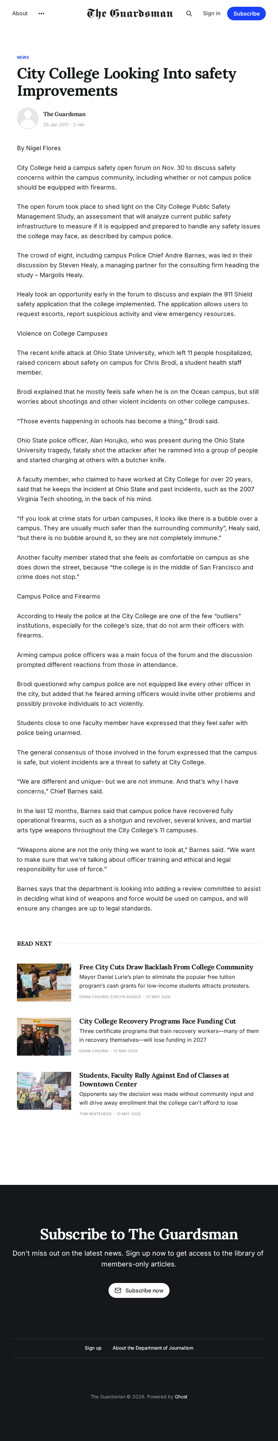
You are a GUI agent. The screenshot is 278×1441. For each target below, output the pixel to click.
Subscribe (247, 13)
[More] (41, 13)
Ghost (181, 1396)
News (23, 57)
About (19, 13)
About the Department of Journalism (153, 1348)
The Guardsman (64, 114)
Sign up (93, 1348)
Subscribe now (144, 1290)
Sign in (211, 13)
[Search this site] (189, 13)
